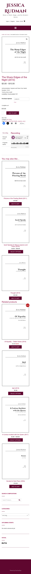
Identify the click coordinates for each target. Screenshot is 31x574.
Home (3, 34)
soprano (20, 121)
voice (24, 121)
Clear (15, 102)
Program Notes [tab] (5, 143)
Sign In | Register (10, 21)
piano (6, 121)
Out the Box (18, 570)
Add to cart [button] (15, 204)
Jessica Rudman (16, 8)
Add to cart (13, 113)
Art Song (7, 34)
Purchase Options (7, 98)
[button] (26, 39)
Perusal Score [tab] (5, 137)
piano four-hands (12, 121)
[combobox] (15, 515)
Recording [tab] (5, 133)
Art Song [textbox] (15, 515)
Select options (15, 252)
